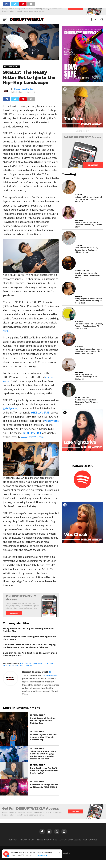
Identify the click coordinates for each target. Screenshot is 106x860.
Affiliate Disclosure (70, 840)
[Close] (59, 852)
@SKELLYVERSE (32, 432)
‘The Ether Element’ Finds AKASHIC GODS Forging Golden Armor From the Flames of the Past (29, 646)
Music (5, 665)
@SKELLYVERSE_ (40, 412)
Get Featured (90, 840)
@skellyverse (51, 420)
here (5, 330)
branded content (49, 675)
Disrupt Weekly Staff (24, 89)
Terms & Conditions (47, 840)
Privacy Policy (27, 840)
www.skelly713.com (32, 436)
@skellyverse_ (10, 408)
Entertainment (36, 663)
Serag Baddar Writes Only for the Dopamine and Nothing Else (28, 629)
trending (28, 665)
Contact (13, 840)
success (19, 665)
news (11, 665)
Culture (24, 663)
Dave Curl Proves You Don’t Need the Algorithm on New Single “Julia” (30, 654)
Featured (49, 663)
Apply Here (42, 855)
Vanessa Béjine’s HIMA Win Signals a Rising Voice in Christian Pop (29, 638)
